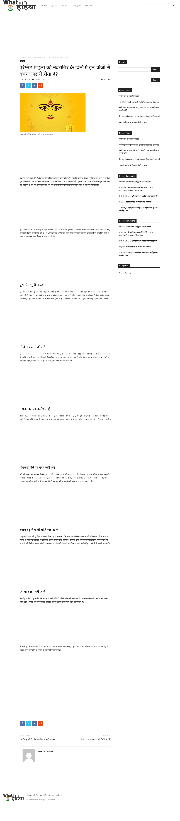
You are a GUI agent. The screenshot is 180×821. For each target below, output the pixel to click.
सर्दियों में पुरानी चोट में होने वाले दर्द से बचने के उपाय (37, 739)
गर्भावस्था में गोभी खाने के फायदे (129, 96)
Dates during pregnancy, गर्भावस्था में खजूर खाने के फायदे (139, 116)
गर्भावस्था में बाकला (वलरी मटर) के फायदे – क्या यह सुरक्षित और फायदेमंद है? (139, 108)
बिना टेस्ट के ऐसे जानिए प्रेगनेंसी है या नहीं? (96, 739)
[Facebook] (22, 85)
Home (22, 57)
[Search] (174, 6)
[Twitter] (28, 85)
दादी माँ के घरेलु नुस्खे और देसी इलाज (139, 182)
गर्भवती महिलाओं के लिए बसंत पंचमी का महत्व (133, 122)
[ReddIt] (40, 85)
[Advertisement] (90, 32)
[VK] (34, 85)
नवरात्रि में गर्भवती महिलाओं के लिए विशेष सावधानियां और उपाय (139, 102)
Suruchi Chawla (28, 79)
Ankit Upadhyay (125, 207)
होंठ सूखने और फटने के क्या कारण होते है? (144, 196)
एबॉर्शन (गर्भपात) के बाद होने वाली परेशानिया (138, 202)
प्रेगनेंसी (29, 57)
